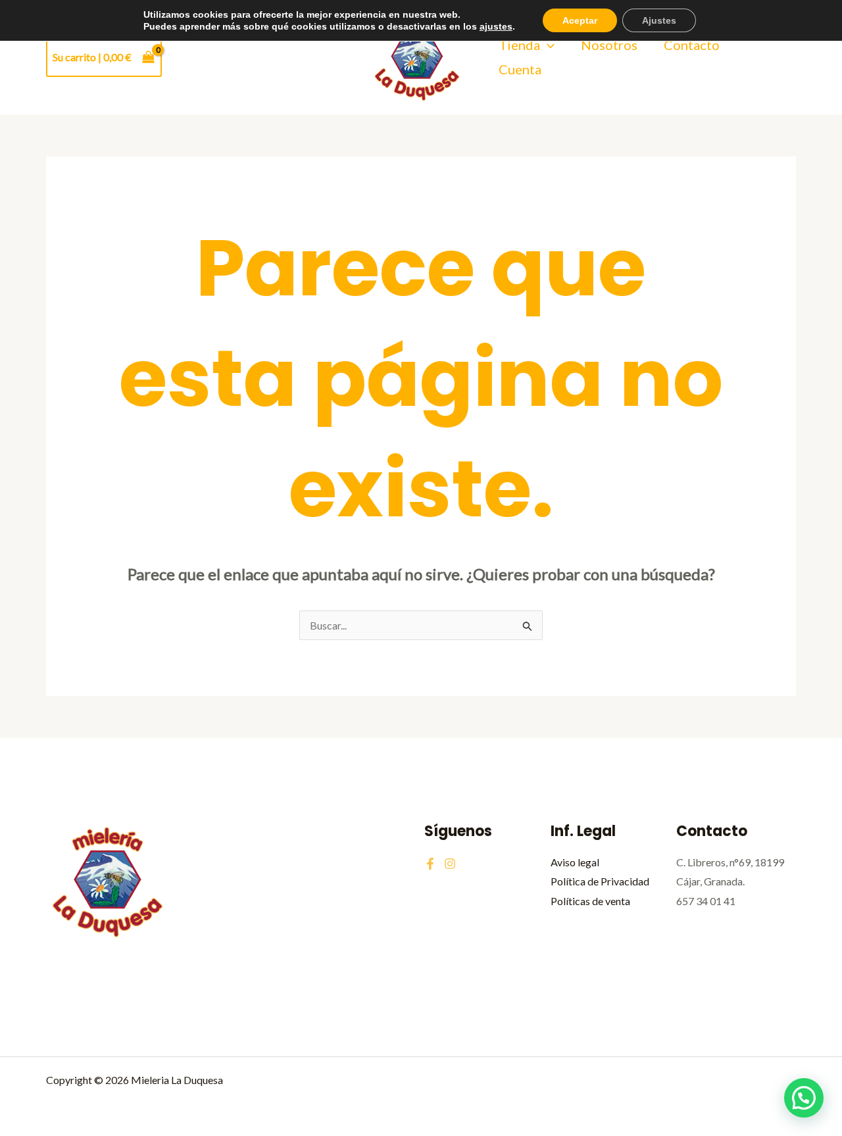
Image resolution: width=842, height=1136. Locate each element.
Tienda (519, 45)
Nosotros (609, 45)
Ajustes (659, 20)
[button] (547, 45)
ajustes (496, 26)
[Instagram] (450, 864)
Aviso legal (575, 862)
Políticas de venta (590, 901)
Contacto (692, 45)
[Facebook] (430, 864)
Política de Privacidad (600, 881)
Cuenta (520, 69)
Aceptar (579, 20)
